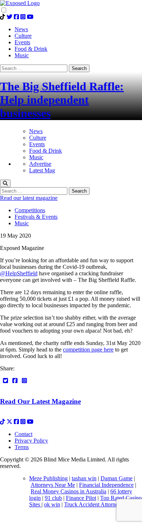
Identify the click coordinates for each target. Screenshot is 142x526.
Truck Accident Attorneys (93, 504)
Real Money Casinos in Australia (68, 491)
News (36, 131)
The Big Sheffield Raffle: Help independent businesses (62, 100)
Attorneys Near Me (53, 485)
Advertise (40, 164)
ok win (52, 504)
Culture (37, 138)
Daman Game (116, 478)
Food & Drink (45, 151)
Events (37, 144)
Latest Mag (42, 170)
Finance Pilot (81, 498)
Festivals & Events (36, 217)
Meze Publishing (48, 478)
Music (36, 157)
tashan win (84, 478)
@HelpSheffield (19, 273)
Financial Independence (106, 485)
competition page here (88, 349)
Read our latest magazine (29, 198)
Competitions (30, 210)
